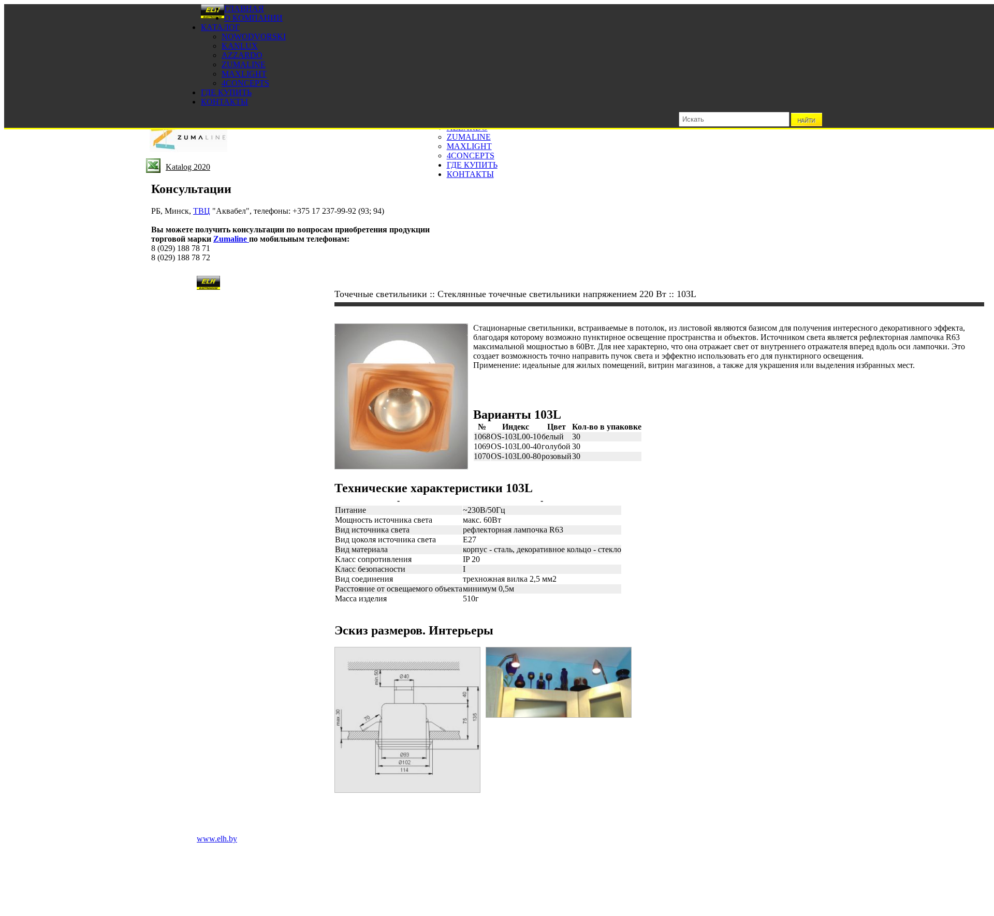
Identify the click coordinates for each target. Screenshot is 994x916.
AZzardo (242, 55)
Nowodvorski (254, 36)
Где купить (226, 92)
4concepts (245, 83)
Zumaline (244, 64)
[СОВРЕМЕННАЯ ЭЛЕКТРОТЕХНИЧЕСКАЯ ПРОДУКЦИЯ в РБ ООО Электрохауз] (212, 15)
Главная (244, 8)
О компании (253, 17)
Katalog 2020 (188, 166)
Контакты (224, 101)
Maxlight (244, 73)
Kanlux (240, 45)
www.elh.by (217, 838)
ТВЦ (201, 210)
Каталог (220, 27)
